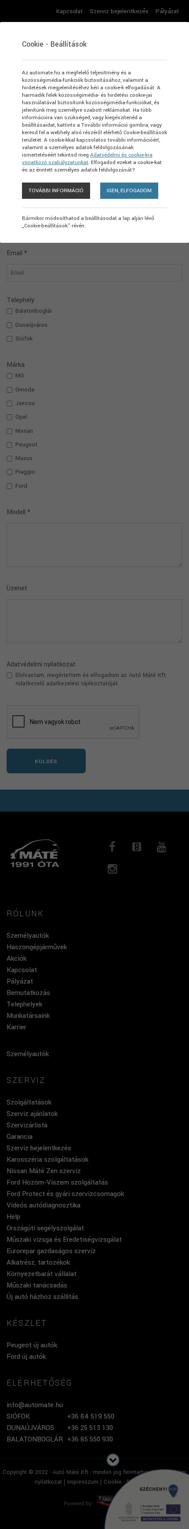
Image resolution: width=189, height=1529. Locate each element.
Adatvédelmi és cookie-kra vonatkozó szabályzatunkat (87, 158)
